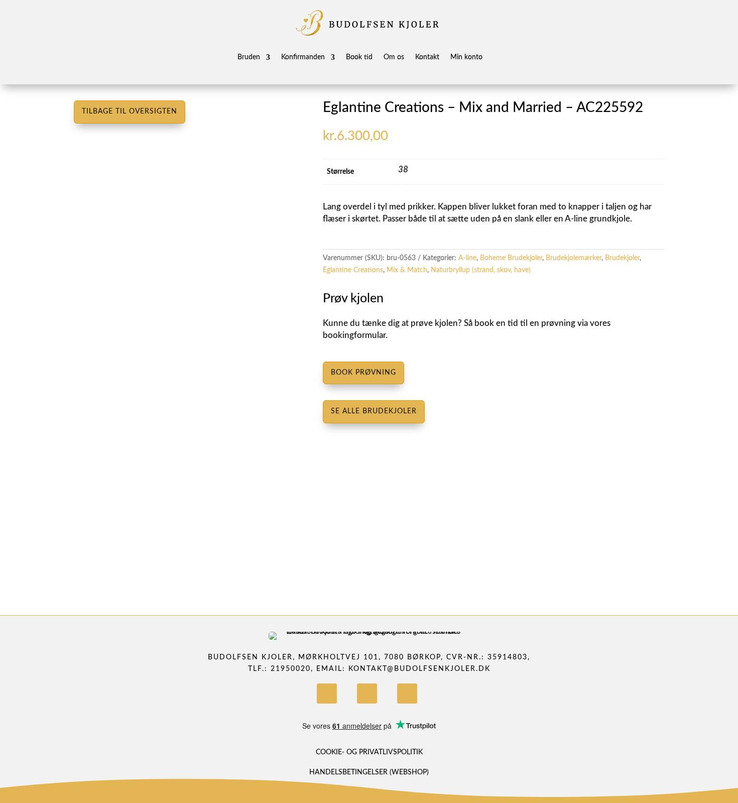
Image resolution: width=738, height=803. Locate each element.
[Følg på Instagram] (367, 693)
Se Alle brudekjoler (374, 411)
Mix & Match (407, 270)
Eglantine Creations (353, 270)
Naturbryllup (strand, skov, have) (481, 270)
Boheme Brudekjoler (511, 258)
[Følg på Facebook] (327, 693)
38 (403, 169)
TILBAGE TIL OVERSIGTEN (129, 111)
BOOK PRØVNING (363, 372)
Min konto (466, 57)
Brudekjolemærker (573, 258)
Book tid (359, 57)
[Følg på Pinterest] (407, 693)
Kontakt (427, 57)
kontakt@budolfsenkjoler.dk (419, 668)
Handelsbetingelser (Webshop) (369, 772)
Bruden (248, 57)
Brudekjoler (622, 258)
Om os (394, 57)
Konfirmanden (303, 57)
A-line (467, 258)
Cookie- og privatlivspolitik (369, 752)
